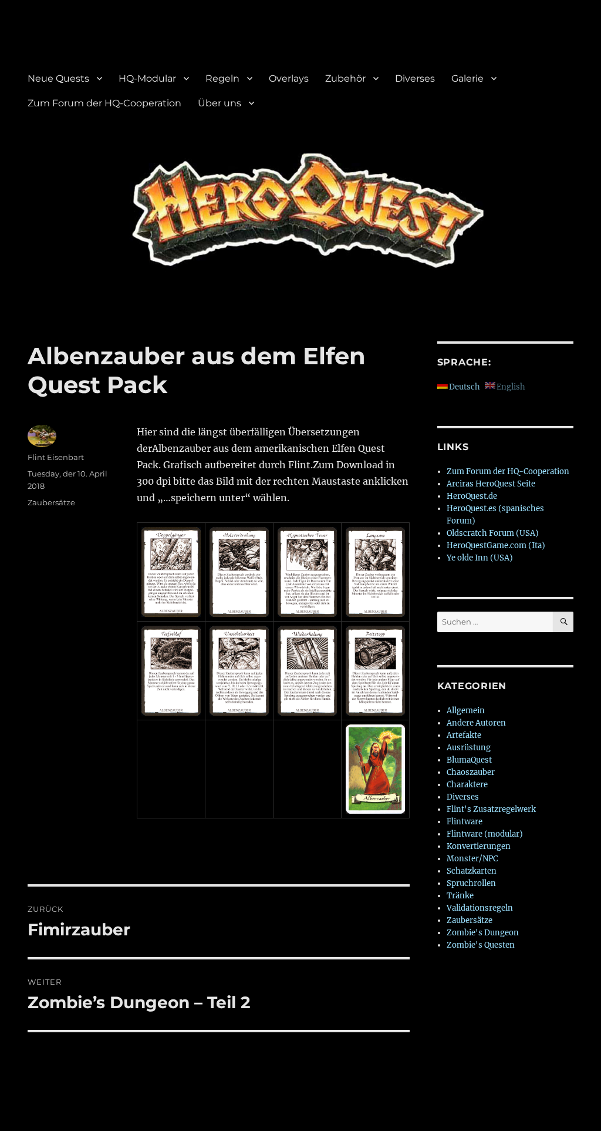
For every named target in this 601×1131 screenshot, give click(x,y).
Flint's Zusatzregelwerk (491, 809)
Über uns (219, 103)
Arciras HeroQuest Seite (491, 484)
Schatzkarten (472, 871)
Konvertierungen (479, 846)
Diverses (415, 78)
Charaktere (467, 785)
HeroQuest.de (472, 496)
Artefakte (464, 735)
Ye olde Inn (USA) (480, 558)
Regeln (222, 78)
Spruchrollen (471, 883)
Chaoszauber (471, 772)
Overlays (289, 78)
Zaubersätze (51, 502)
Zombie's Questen (481, 945)
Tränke (460, 896)
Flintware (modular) (485, 834)
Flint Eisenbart (56, 457)
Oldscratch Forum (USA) (493, 533)
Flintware (464, 822)
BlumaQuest (469, 760)
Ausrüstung (469, 748)
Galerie (467, 78)
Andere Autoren (476, 723)
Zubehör (345, 78)
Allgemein (466, 711)
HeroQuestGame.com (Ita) (496, 546)
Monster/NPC (472, 859)
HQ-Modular (147, 78)
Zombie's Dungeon (483, 933)
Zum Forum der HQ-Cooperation (104, 103)
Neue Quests (58, 78)
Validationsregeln (480, 908)
